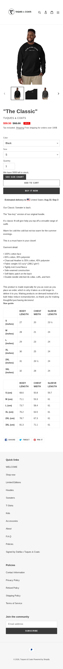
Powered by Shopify (42, 659)
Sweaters (10, 497)
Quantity (6, 161)
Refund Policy (12, 588)
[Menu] (58, 12)
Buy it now (31, 191)
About (8, 528)
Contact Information (15, 572)
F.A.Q (8, 536)
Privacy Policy (13, 580)
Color (5, 138)
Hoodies (10, 490)
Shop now (10, 474)
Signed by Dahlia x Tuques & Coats (23, 552)
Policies (9, 544)
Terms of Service (14, 603)
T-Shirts (9, 505)
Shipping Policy (13, 595)
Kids (8, 513)
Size (5, 149)
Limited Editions (13, 482)
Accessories (12, 521)
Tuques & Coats (26, 659)
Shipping (20, 128)
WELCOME (11, 467)
